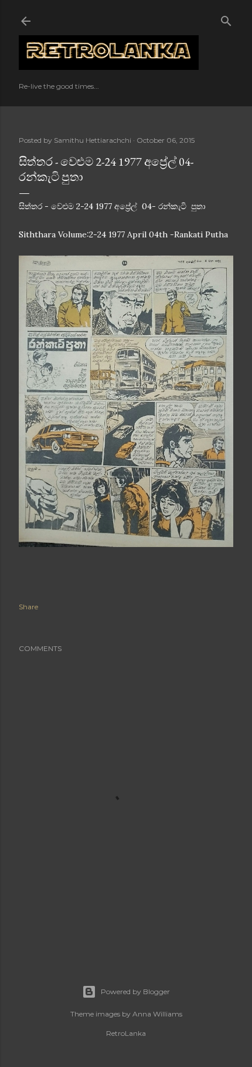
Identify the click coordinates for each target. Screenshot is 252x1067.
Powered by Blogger (135, 991)
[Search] (226, 18)
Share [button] (28, 606)
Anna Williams (157, 1013)
